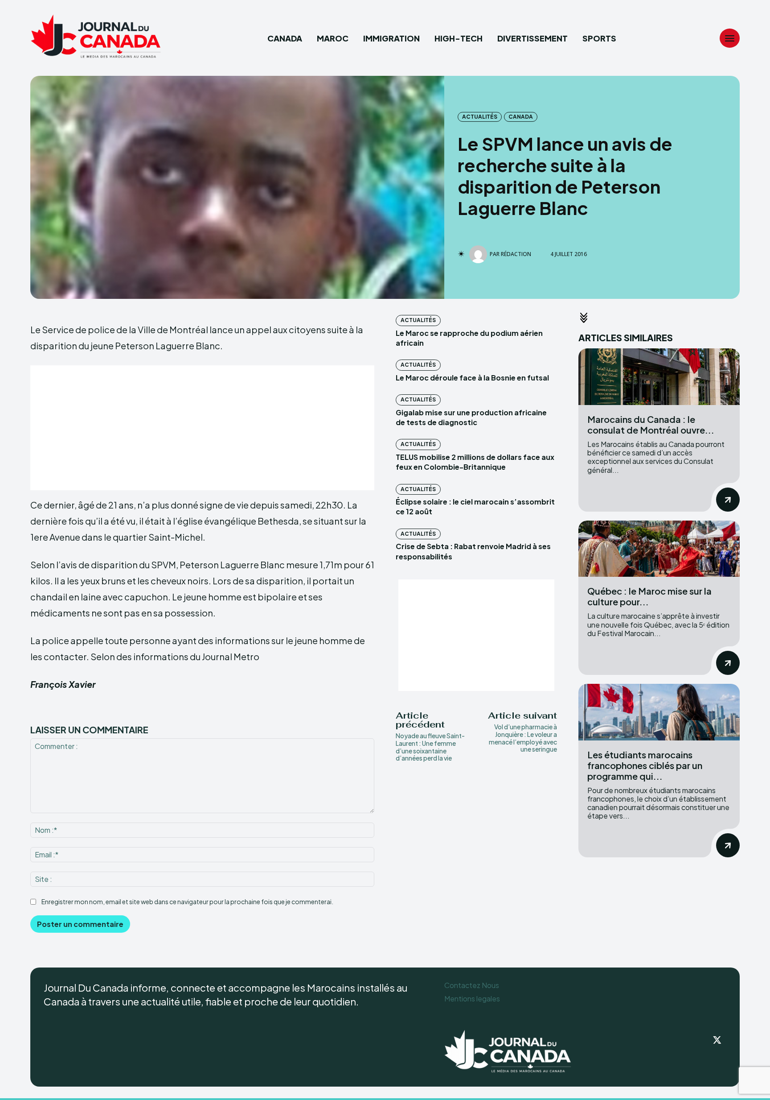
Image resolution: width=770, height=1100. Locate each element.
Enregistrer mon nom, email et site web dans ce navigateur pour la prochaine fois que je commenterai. (187, 901)
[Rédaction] (479, 254)
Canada (520, 116)
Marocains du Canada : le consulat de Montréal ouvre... (650, 424)
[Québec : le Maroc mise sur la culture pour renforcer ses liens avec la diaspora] (659, 549)
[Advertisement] (202, 427)
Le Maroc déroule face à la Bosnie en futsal (472, 377)
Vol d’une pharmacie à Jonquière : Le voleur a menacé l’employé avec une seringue (523, 738)
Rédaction (516, 254)
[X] (717, 1041)
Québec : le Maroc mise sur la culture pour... (649, 596)
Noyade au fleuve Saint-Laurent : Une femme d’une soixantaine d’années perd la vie (430, 747)
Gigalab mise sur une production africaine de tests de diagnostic (471, 417)
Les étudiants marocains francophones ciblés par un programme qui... (644, 765)
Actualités (479, 116)
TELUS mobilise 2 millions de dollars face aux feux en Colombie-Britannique (475, 461)
